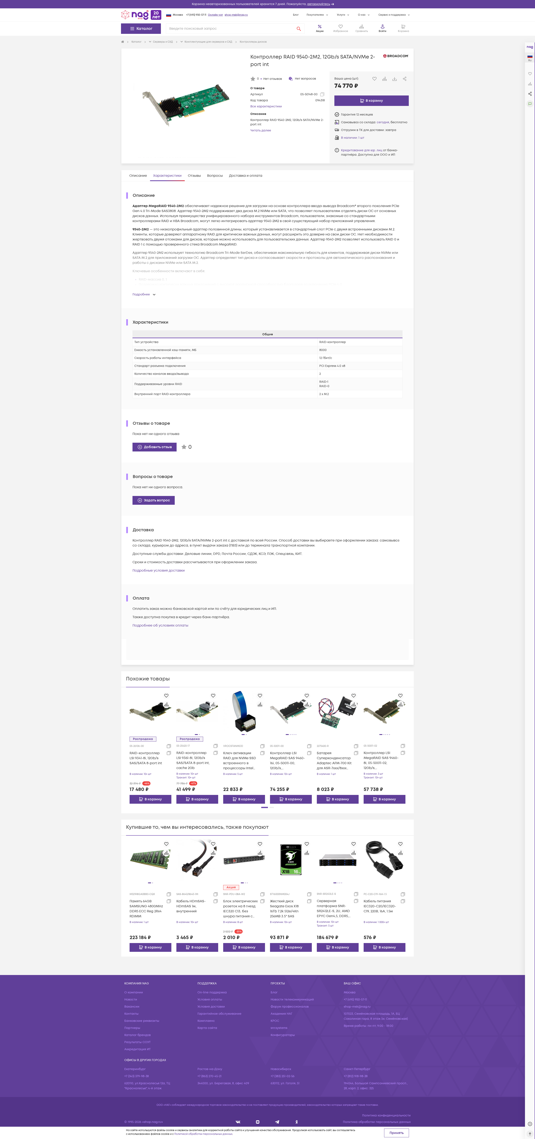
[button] (267, 4)
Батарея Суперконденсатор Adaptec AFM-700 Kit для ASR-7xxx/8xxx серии (334, 761)
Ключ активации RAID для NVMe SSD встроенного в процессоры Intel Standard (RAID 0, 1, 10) (239, 761)
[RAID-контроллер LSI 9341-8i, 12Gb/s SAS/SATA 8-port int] (150, 711)
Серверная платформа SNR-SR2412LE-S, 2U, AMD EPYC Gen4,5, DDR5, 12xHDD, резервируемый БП (333, 909)
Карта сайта (207, 1028)
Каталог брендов (137, 1035)
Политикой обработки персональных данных (203, 1134)
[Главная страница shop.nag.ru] (141, 15)
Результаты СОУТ (137, 1042)
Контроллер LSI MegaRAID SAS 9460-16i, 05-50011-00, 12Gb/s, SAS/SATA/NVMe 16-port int (287, 761)
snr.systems (279, 1028)
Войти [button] (382, 31)
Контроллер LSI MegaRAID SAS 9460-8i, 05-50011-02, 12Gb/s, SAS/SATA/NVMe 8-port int (381, 760)
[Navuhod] (257, 1122)
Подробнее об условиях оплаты (160, 625)
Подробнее (141, 294)
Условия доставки (211, 1007)
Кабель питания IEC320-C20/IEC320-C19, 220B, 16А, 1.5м (380, 906)
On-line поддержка (212, 992)
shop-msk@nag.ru (236, 15)
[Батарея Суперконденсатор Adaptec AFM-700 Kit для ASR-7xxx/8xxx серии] (338, 711)
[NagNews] (277, 1122)
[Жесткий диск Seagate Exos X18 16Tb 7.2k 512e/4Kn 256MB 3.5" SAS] (291, 859)
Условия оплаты (209, 1000)
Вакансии (131, 1007)
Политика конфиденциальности (386, 1115)
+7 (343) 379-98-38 (136, 1076)
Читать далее (260, 130)
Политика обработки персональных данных (377, 1122)
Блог (296, 15)
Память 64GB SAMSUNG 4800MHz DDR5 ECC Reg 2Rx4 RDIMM (146, 909)
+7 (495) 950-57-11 (196, 15)
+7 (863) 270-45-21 (209, 1076)
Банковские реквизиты (141, 1021)
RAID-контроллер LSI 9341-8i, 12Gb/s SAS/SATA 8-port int (146, 758)
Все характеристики (266, 106)
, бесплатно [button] (392, 122)
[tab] (138, 175)
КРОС (275, 1021)
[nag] (296, 1122)
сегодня (383, 122)
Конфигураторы (283, 1035)
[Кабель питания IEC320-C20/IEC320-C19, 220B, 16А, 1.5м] (384, 859)
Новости (130, 1000)
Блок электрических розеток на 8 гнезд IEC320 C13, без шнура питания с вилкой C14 (240, 909)
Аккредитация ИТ (137, 1049)
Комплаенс (206, 1021)
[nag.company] (238, 1122)
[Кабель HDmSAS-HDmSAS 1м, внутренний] (197, 859)
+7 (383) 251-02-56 (282, 1076)
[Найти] (298, 28)
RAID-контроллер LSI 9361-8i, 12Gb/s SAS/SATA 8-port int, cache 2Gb (193, 760)
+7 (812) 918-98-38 (356, 1076)
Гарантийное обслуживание (219, 1014)
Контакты (131, 1014)
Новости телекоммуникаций (292, 1000)
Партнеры (132, 1028)
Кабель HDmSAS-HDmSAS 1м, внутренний (191, 906)
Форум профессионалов (290, 1007)
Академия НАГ (281, 1014)
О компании (133, 992)
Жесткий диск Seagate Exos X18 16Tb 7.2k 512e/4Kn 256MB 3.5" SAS (284, 909)
